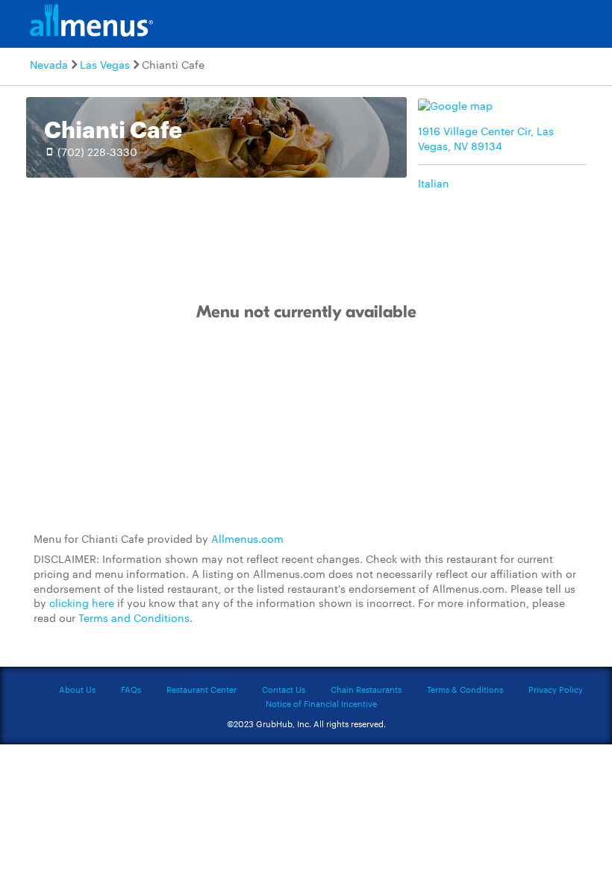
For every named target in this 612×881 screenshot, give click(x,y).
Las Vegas (105, 64)
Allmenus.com (247, 538)
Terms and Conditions (134, 617)
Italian (433, 182)
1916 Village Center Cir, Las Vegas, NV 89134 (486, 138)
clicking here (81, 602)
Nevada (49, 64)
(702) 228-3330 (97, 151)
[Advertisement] (306, 427)
